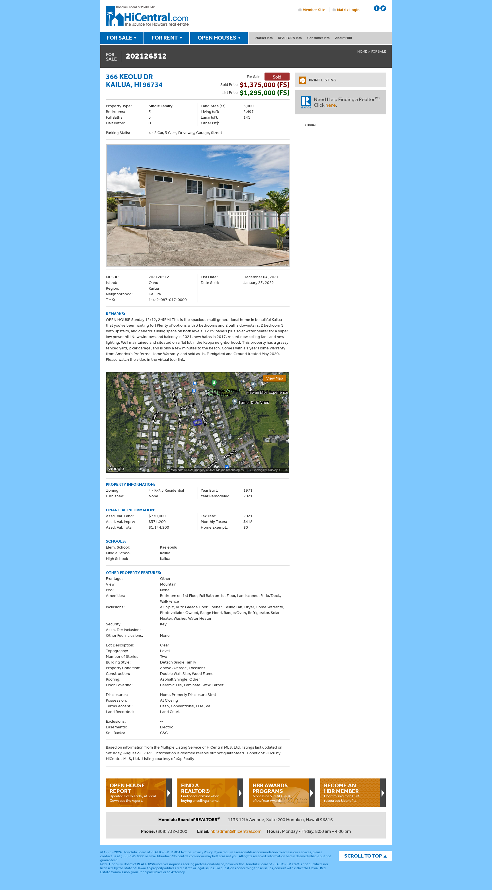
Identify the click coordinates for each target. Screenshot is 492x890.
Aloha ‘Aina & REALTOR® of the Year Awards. (272, 792)
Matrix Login (348, 9)
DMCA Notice (181, 852)
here (330, 105)
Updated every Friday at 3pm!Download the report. (133, 792)
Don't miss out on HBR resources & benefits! (341, 792)
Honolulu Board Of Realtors (147, 16)
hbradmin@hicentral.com (236, 831)
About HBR (343, 38)
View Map (274, 378)
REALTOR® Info (290, 38)
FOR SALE (119, 37)
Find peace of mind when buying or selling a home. (200, 792)
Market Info (264, 38)
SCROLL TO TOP (363, 855)
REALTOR (306, 102)
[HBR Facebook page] (377, 8)
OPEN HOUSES (217, 37)
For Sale (378, 51)
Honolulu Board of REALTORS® (146, 852)
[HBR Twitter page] (383, 8)
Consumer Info (318, 38)
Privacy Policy (202, 852)
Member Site (314, 9)
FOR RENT (165, 37)
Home (362, 51)
